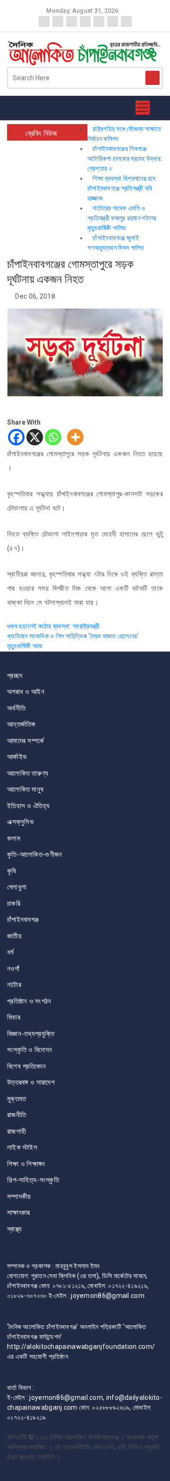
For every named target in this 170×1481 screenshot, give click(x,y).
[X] (34, 437)
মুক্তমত (16, 1099)
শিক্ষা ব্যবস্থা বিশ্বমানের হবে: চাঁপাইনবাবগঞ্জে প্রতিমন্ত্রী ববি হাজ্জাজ (122, 188)
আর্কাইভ (16, 757)
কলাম (13, 838)
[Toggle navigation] (142, 108)
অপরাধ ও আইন (25, 691)
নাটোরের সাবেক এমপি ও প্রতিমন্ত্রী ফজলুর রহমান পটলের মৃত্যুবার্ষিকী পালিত (122, 218)
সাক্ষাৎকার (18, 1212)
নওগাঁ (13, 968)
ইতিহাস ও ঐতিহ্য (28, 806)
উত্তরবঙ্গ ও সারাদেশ (31, 1082)
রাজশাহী (16, 1131)
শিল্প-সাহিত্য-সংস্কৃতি (33, 1180)
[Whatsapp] (53, 437)
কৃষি (12, 871)
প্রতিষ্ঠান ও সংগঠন (29, 1001)
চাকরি (13, 903)
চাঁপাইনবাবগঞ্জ (23, 919)
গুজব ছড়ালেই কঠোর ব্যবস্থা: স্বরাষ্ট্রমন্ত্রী (53, 626)
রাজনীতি (16, 1115)
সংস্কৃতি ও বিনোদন (29, 1050)
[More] (75, 437)
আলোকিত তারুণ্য (28, 773)
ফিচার (13, 1017)
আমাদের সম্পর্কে (25, 740)
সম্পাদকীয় (19, 1196)
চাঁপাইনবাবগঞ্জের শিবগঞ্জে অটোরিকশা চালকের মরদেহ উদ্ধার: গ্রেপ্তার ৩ (124, 158)
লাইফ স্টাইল (22, 1147)
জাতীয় (14, 936)
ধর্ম (10, 952)
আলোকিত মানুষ (25, 789)
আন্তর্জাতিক (21, 724)
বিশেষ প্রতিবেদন (26, 1066)
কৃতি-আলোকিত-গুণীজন (34, 854)
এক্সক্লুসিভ (20, 822)
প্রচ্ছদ (14, 675)
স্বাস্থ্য (14, 1229)
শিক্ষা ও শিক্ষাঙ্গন (26, 1164)
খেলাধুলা (16, 887)
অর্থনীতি (16, 708)
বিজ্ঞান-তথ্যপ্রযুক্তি (30, 1033)
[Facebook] (16, 437)
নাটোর (14, 984)
